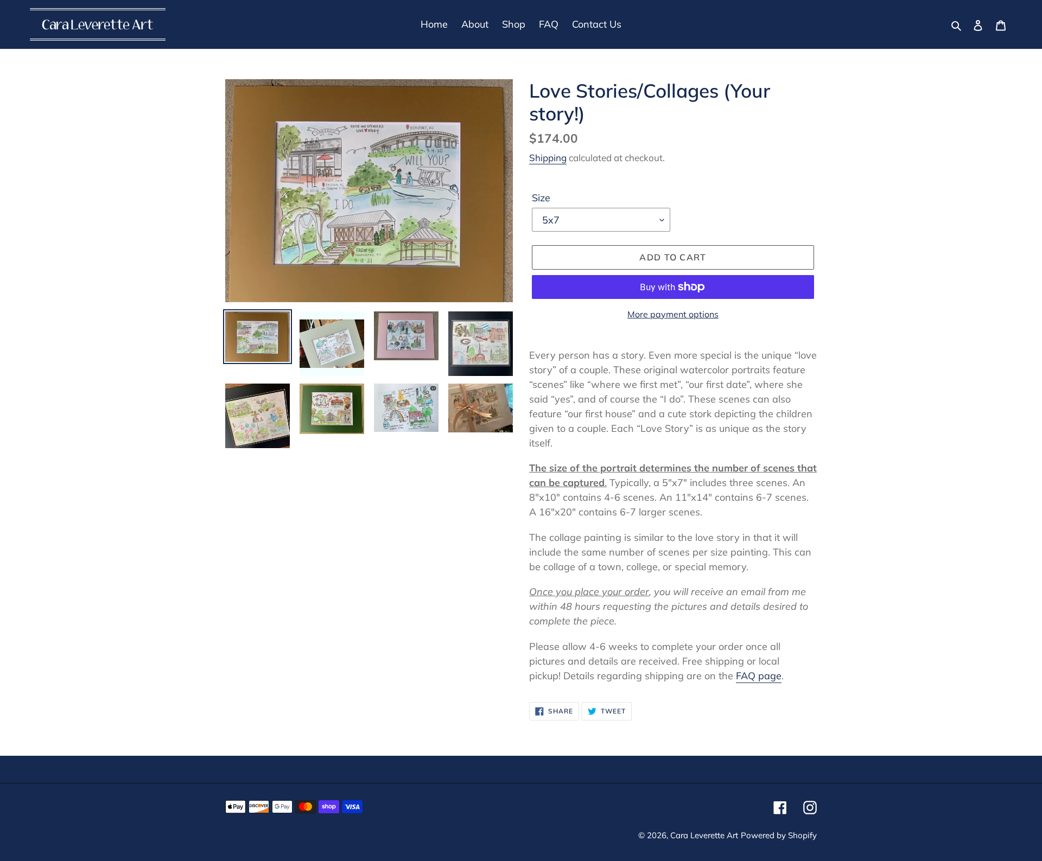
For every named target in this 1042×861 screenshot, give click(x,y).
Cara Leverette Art (704, 835)
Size (541, 198)
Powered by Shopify (779, 835)
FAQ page (759, 675)
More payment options (673, 314)
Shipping (548, 157)
